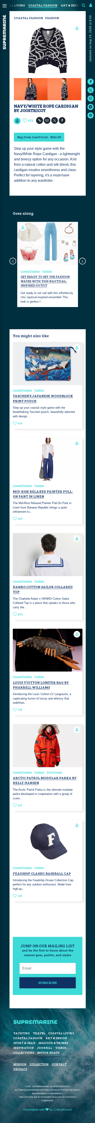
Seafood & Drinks (53, 1043)
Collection (39, 1064)
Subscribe (47, 982)
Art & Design (71, 5)
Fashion (52, 18)
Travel (39, 1033)
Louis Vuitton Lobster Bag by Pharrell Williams (41, 685)
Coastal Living (61, 1033)
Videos (60, 1048)
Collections (23, 1052)
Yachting (21, 1033)
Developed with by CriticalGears (47, 1109)
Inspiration (23, 1048)
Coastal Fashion (42, 5)
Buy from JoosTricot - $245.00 (39, 137)
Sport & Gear (24, 1043)
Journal (44, 1048)
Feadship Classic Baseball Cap (42, 873)
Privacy (20, 1069)
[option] (47, 264)
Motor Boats (48, 1052)
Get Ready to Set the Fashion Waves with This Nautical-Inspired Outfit (45, 280)
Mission (20, 1064)
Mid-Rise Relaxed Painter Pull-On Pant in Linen (43, 493)
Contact (59, 1064)
